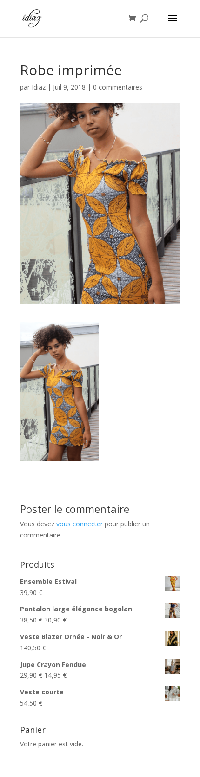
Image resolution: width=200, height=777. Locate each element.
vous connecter (79, 523)
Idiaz (39, 87)
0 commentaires (117, 87)
